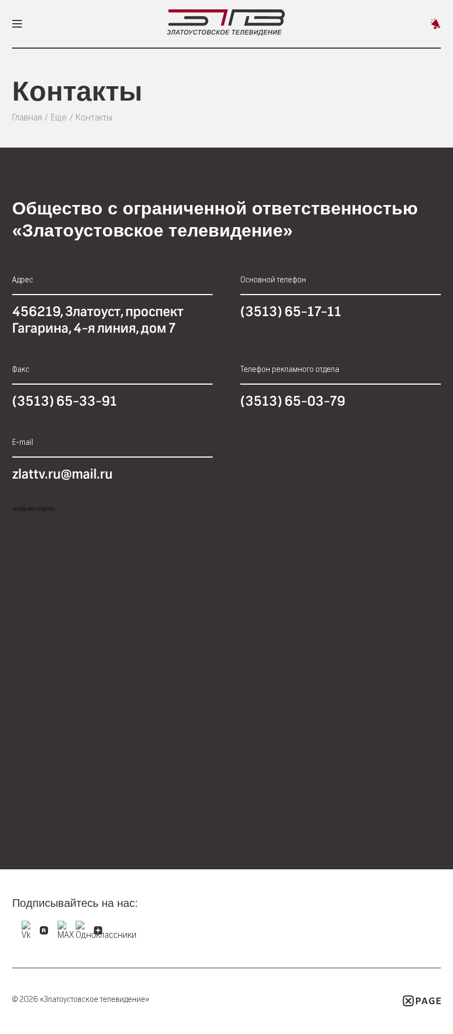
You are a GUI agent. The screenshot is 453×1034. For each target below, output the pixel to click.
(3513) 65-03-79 (292, 401)
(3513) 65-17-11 (290, 311)
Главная (27, 117)
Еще (59, 117)
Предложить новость (435, 23)
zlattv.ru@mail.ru (62, 474)
